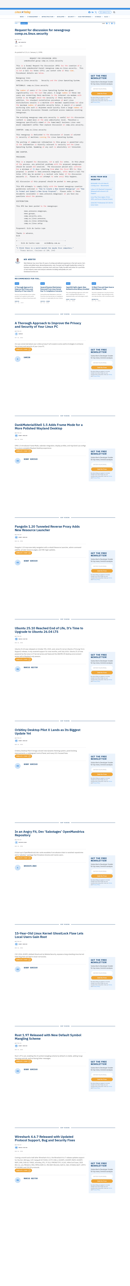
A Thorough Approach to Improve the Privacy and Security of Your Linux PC (24, 289)
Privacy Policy (96, 102)
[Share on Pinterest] (112, 23)
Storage (98, 17)
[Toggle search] (114, 12)
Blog (106, 17)
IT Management (32, 17)
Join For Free (102, 93)
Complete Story (22, 349)
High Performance (84, 17)
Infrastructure (48, 17)
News (22, 17)
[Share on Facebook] (107, 23)
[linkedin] (93, 12)
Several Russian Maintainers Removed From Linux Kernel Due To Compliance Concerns (51, 289)
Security (71, 17)
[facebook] (89, 12)
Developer (60, 17)
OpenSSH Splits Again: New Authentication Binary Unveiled (77, 288)
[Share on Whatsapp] (114, 23)
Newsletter (106, 12)
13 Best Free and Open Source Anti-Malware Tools (103, 288)
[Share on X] (109, 23)
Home (16, 23)
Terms (110, 100)
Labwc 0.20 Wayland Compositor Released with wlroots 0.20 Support (101, 191)
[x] (96, 12)
